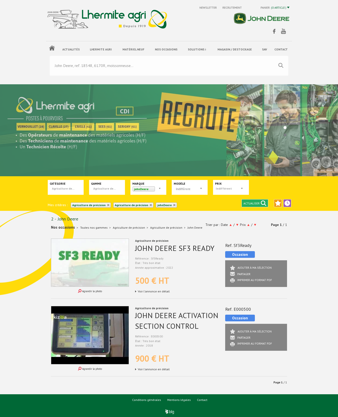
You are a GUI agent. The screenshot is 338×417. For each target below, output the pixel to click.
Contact (202, 400)
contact (281, 49)
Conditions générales (146, 400)
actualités (71, 49)
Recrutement (232, 7)
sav (264, 49)
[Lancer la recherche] (280, 65)
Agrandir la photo (91, 291)
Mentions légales (179, 400)
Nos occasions (166, 49)
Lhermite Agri (101, 49)
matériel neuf (133, 49)
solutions (197, 49)
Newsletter (208, 7)
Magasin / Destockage (234, 49)
